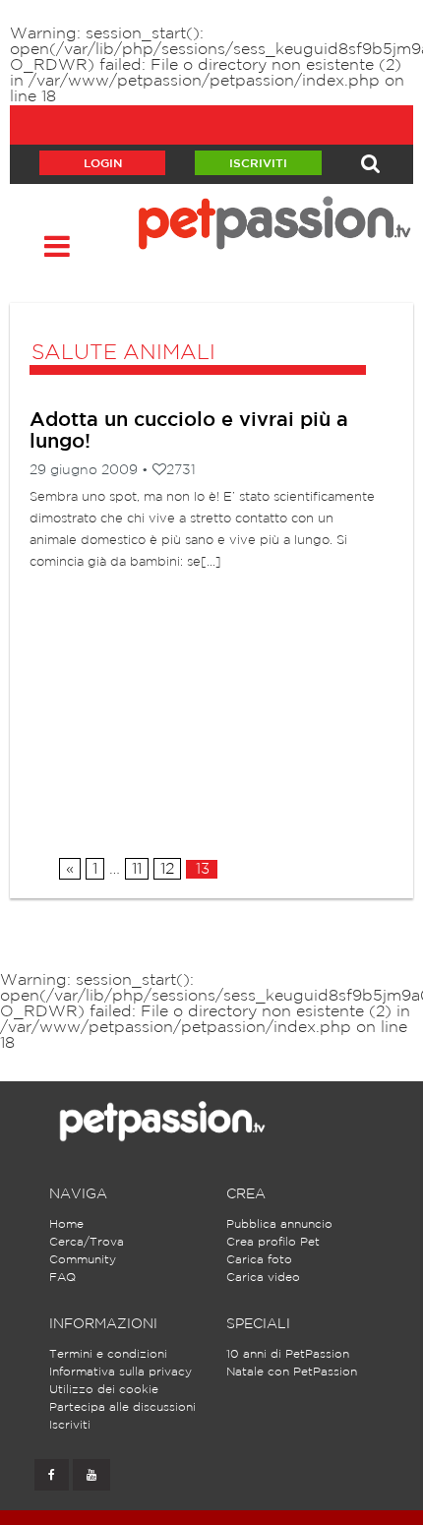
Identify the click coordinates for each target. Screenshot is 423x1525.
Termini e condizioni (108, 1354)
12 (167, 869)
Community (82, 1259)
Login (103, 163)
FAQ (62, 1277)
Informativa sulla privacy (120, 1372)
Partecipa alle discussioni (122, 1407)
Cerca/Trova (86, 1242)
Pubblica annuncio (279, 1224)
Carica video (263, 1277)
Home (66, 1224)
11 (137, 869)
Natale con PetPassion (291, 1372)
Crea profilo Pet (273, 1242)
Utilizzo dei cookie (103, 1389)
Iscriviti (258, 163)
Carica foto (259, 1259)
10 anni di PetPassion (287, 1354)
